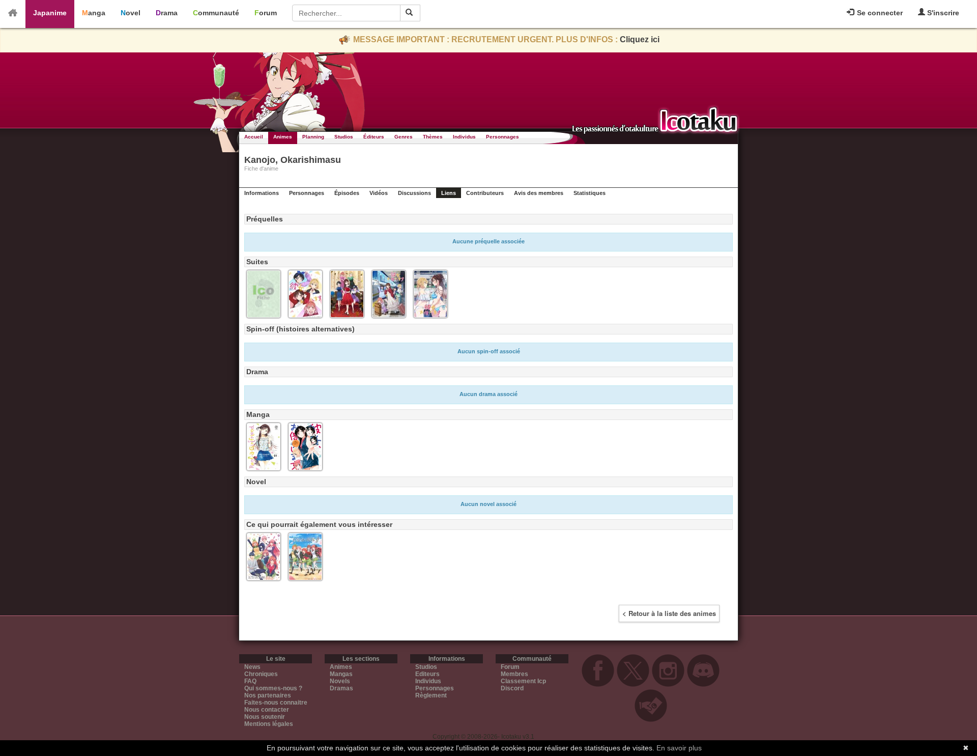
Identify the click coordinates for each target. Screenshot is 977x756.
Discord (512, 688)
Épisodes (346, 193)
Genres (403, 136)
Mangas (341, 674)
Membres (514, 674)
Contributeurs (485, 193)
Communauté (216, 13)
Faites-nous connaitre (275, 702)
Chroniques (261, 674)
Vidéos (378, 193)
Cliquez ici (639, 39)
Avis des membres (538, 193)
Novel (130, 13)
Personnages (502, 136)
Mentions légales (268, 723)
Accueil (253, 136)
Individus (464, 136)
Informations (261, 193)
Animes (282, 136)
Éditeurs (373, 136)
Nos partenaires (267, 695)
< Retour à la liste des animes (669, 613)
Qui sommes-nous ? (273, 688)
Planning (313, 136)
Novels (340, 681)
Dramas (341, 688)
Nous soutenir (264, 716)
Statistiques (589, 193)
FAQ (250, 681)
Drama (167, 13)
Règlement (431, 695)
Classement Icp (523, 681)
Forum (265, 13)
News (252, 666)
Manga (93, 13)
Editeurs (427, 674)
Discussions (414, 193)
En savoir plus (679, 748)
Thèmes (433, 136)
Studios (343, 136)
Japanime (50, 13)
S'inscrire (942, 13)
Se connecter (879, 13)
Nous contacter (266, 709)
